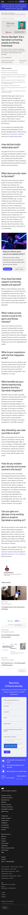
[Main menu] (26, 1)
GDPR (17, 871)
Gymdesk (12, 151)
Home (2, 13)
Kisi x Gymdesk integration (15, 134)
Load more (22, 671)
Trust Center (7, 866)
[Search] (18, 1)
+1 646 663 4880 (10, 1)
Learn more (19, 269)
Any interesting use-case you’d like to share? (10, 85)
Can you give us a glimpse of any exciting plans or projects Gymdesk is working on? (13, 91)
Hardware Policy (4, 873)
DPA (10, 873)
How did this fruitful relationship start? (9, 70)
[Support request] (16, 1)
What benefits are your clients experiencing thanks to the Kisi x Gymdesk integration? (13, 83)
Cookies (21, 866)
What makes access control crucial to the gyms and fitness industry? (13, 77)
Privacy (16, 866)
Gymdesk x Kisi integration (17, 554)
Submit (5, 907)
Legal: (2, 866)
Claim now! (20, 8)
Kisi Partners (11, 13)
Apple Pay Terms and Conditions (8, 871)
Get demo (22, 1)
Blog (6, 13)
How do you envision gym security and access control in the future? (13, 88)
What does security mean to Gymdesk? (9, 72)
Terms (12, 866)
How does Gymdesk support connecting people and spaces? (13, 74)
